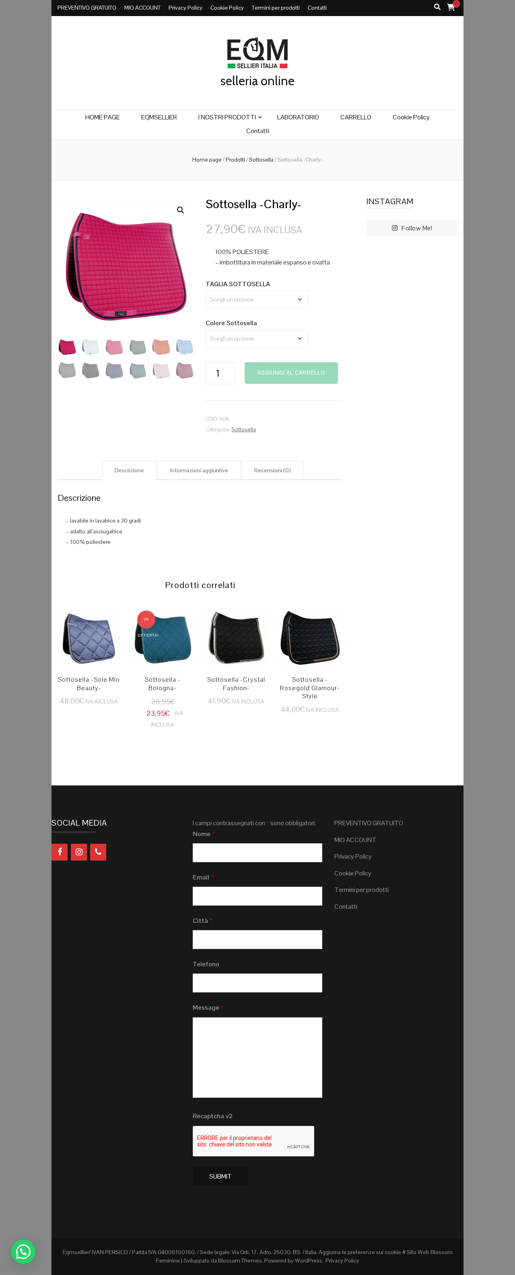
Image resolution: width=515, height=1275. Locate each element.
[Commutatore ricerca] (437, 7)
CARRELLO (355, 117)
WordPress (308, 1260)
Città (202, 920)
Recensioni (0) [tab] (272, 470)
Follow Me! (417, 228)
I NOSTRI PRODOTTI (227, 117)
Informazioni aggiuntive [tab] (199, 470)
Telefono (206, 964)
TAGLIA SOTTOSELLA (238, 284)
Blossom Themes (240, 1260)
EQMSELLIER (159, 117)
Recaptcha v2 (213, 1116)
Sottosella (243, 429)
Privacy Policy (185, 7)
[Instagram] (79, 852)
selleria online (257, 80)
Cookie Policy (227, 7)
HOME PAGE (102, 117)
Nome (204, 834)
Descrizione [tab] (129, 470)
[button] (180, 210)
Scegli (89, 641)
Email (203, 877)
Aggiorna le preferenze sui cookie (360, 1252)
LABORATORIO (298, 117)
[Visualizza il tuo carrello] (451, 7)
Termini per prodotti (276, 7)
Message (208, 1007)
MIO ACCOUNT (142, 7)
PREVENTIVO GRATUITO (87, 7)
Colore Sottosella (231, 323)
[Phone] (98, 852)
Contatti (317, 7)
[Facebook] (60, 852)
